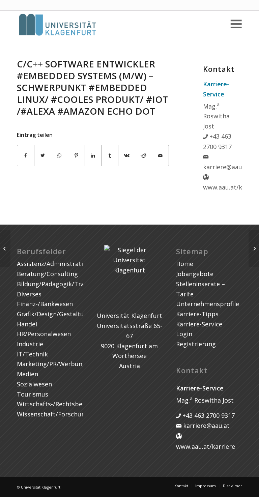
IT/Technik (32, 354)
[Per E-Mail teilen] (160, 155)
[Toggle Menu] (236, 24)
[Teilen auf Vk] (126, 155)
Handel (27, 324)
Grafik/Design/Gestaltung (54, 314)
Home (184, 264)
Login (184, 334)
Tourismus (32, 394)
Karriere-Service (199, 324)
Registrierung (196, 344)
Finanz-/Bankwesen (45, 304)
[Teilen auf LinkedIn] (93, 155)
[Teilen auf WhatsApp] (59, 155)
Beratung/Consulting (47, 274)
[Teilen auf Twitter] (42, 155)
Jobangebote (194, 274)
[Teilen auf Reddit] (143, 155)
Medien (27, 374)
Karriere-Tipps (197, 314)
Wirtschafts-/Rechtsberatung (59, 404)
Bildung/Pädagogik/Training (58, 284)
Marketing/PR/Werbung (51, 364)
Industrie (30, 344)
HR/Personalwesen (44, 334)
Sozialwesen (34, 384)
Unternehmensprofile (207, 304)
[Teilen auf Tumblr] (110, 155)
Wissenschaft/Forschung (53, 414)
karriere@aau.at (205, 425)
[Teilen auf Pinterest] (76, 155)
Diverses (29, 294)
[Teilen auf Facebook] (25, 155)
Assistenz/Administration (53, 264)
